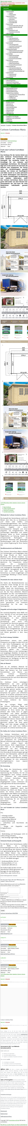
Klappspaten (12, 14)
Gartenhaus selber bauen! (13, 83)
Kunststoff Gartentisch (15, 41)
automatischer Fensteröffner (17, 94)
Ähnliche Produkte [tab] (8, 510)
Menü (10, 5)
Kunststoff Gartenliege (15, 58)
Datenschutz (4, 1114)
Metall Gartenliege (14, 55)
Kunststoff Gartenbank (15, 65)
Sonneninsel (9, 77)
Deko (4, 101)
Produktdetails (5, 924)
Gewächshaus (7, 86)
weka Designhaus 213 (6, 933)
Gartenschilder (10, 108)
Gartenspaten (10, 11)
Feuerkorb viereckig (14, 32)
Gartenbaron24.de (14, 1120)
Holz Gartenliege (13, 57)
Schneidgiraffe (13, 22)
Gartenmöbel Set (11, 66)
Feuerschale (9, 24)
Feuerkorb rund (13, 30)
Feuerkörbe (9, 28)
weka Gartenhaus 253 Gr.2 (8, 954)
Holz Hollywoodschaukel (15, 52)
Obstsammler (10, 33)
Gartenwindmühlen (11, 107)
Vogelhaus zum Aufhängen (13, 118)
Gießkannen (12, 97)
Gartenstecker (10, 110)
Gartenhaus (6, 79)
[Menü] (14, 4)
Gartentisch (9, 36)
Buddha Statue (10, 102)
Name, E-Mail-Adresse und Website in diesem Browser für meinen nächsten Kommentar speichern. (13, 901)
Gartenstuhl (9, 43)
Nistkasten (9, 119)
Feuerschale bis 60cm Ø (15, 27)
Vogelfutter (9, 121)
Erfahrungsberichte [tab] (9, 508)
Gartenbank (9, 60)
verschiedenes (13, 99)
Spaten (11, 13)
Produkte (8, 125)
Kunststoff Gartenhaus (12, 82)
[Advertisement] (14, 1002)
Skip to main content (6, 1)
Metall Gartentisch (14, 39)
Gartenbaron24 (23, 1034)
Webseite (3, 898)
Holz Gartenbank (13, 61)
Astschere (12, 19)
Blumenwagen (10, 105)
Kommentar (4, 893)
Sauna (5, 85)
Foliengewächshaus (11, 90)
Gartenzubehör (7, 10)
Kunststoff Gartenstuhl (15, 46)
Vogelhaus (6, 115)
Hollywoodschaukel (11, 49)
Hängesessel (12, 76)
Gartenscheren (10, 16)
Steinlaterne (9, 104)
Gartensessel (9, 72)
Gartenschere (13, 18)
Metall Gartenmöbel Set (15, 69)
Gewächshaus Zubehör (12, 93)
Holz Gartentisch (13, 38)
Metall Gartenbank (14, 63)
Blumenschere (13, 21)
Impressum (4, 1111)
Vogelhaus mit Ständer (12, 116)
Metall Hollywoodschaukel (16, 50)
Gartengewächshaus (11, 88)
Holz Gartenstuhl (13, 44)
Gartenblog (6, 123)
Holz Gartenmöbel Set (15, 68)
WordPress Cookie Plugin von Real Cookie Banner (14, 1124)
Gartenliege (9, 54)
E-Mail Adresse (5, 896)
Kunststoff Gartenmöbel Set (16, 71)
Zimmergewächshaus (12, 91)
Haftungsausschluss (6, 1116)
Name (3, 895)
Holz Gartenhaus (10, 80)
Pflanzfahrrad (10, 113)
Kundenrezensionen (8, 511)
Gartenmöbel (7, 35)
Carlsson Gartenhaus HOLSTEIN (9, 913)
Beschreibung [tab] (7, 507)
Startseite (6, 8)
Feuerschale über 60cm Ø (16, 25)
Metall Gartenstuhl (14, 47)
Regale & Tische (13, 96)
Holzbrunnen (9, 112)
